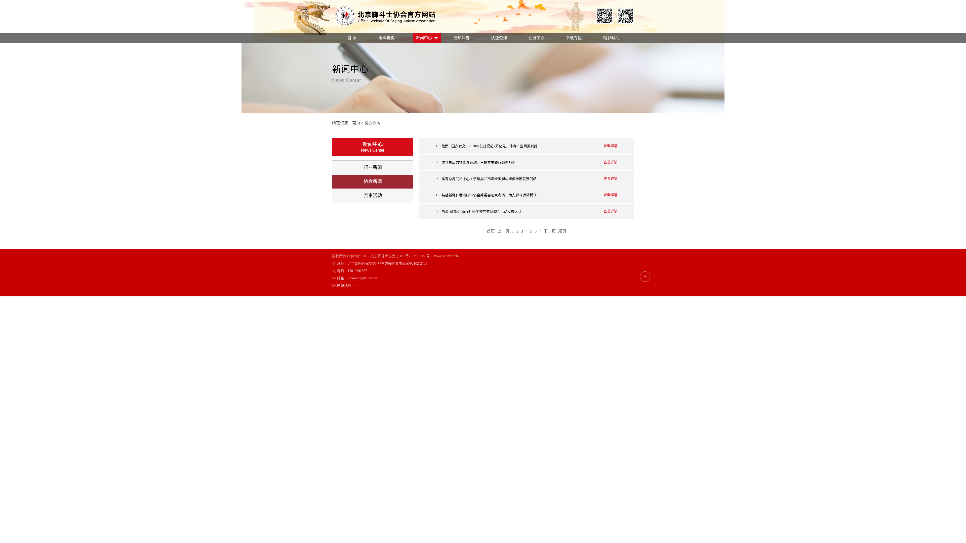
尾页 (562, 231)
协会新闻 (373, 181)
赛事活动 (373, 195)
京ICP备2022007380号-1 (414, 256)
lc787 (456, 256)
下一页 (550, 231)
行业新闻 (373, 167)
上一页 (503, 231)
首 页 (351, 38)
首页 (356, 123)
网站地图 (346, 285)
